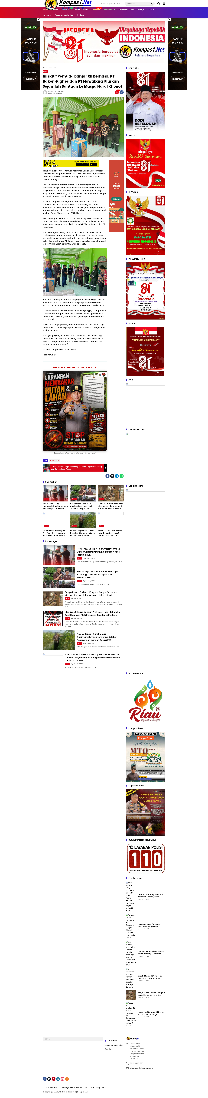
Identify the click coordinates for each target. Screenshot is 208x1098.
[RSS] (67, 1079)
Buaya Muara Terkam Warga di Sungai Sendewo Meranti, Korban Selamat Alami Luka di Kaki (110, 506)
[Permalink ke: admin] (45, 92)
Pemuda (55, 460)
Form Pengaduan (98, 1087)
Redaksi (108, 1049)
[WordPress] (58, 1079)
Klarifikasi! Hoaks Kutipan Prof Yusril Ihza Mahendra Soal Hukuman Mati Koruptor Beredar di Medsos (55, 533)
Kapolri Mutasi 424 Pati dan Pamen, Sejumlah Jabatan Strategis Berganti (150, 977)
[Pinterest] (53, 1079)
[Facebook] (107, 476)
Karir (45, 1087)
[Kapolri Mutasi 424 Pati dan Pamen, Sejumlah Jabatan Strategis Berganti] (131, 978)
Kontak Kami (81, 1087)
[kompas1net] (68, 3)
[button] (152, 4)
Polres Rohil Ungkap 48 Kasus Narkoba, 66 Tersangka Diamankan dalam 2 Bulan (151, 1013)
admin (50, 91)
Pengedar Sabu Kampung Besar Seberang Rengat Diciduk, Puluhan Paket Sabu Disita (150, 925)
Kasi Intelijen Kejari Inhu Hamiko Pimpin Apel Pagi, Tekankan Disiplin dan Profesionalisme (81, 506)
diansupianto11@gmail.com (141, 1068)
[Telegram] (117, 476)
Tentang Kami (66, 1087)
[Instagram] (62, 1079)
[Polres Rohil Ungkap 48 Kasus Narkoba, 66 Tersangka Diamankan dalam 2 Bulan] (131, 1014)
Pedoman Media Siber (114, 1045)
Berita (45, 71)
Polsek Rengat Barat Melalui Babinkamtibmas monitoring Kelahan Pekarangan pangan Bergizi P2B (82, 533)
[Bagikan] (122, 92)
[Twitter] (112, 476)
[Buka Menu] (163, 3)
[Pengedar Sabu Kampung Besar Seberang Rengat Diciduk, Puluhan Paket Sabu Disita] (131, 926)
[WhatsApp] (122, 476)
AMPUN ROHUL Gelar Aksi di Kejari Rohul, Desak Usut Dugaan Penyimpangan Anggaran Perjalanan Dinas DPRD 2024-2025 (110, 533)
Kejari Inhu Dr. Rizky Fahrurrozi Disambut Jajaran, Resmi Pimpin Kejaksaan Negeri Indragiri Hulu (55, 506)
